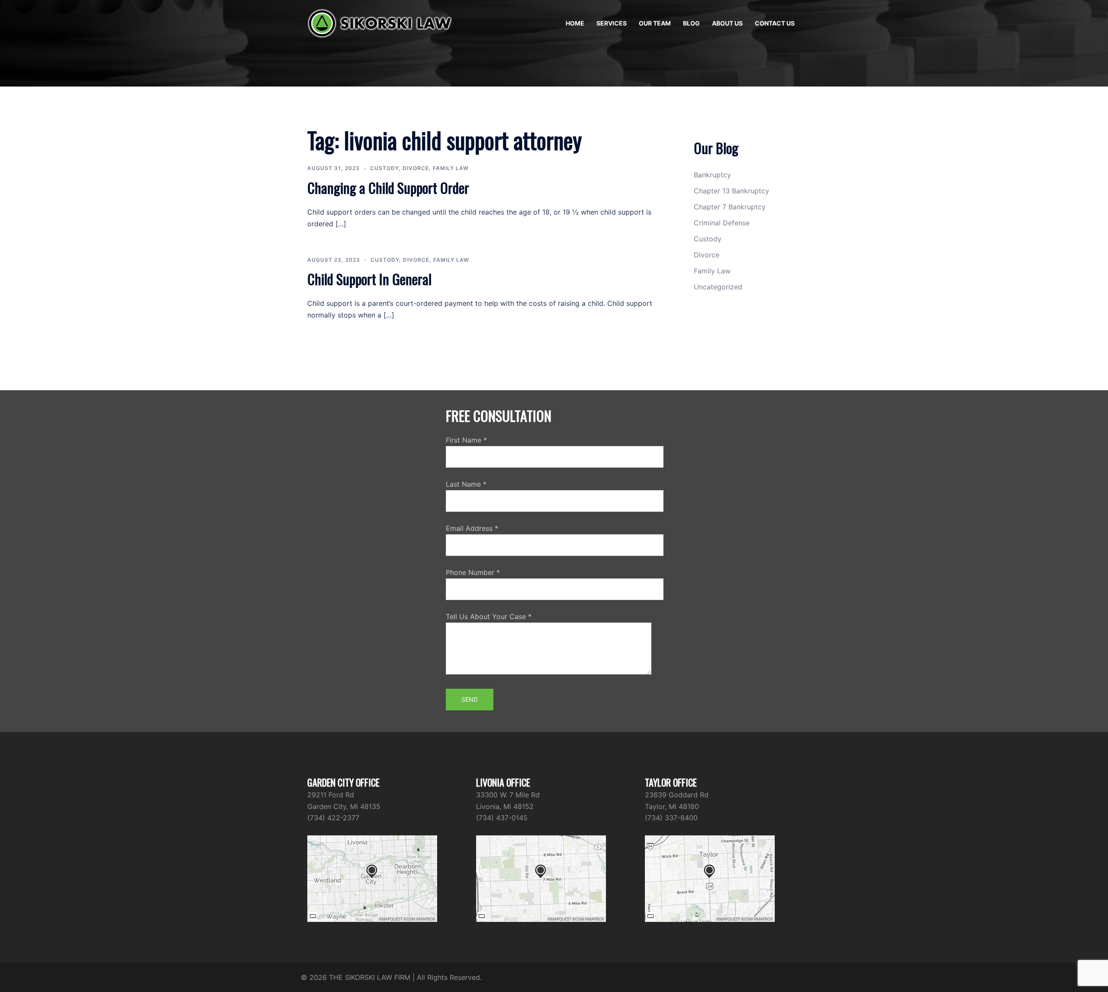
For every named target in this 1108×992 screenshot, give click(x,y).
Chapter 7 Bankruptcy (730, 206)
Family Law (451, 168)
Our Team (655, 23)
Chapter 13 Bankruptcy (731, 190)
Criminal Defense (722, 222)
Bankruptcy (712, 174)
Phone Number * (473, 572)
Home (575, 23)
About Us (727, 23)
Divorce (416, 168)
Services (611, 23)
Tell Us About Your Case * (488, 616)
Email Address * (472, 528)
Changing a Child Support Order (388, 187)
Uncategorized (718, 287)
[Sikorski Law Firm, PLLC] (379, 22)
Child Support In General (369, 279)
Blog (691, 23)
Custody (384, 168)
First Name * (466, 440)
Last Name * (466, 484)
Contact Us (775, 23)
